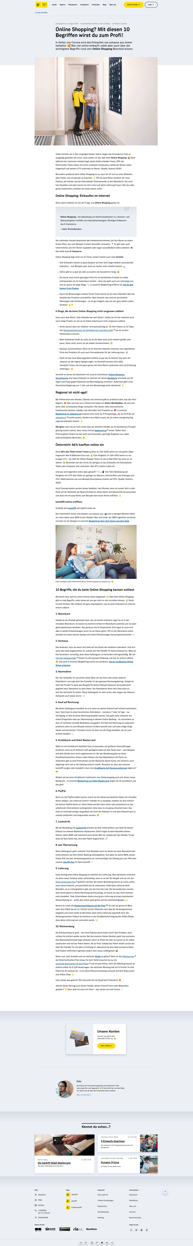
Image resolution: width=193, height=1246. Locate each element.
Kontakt (41, 1205)
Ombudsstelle (43, 1217)
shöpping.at (61, 418)
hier (105, 1036)
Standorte (42, 1195)
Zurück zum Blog (41, 12)
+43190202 (42, 1210)
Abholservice (128, 957)
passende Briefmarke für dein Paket (72, 964)
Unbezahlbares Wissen (90, 24)
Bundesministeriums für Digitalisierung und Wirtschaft (88, 330)
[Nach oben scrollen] (165, 1191)
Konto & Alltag (104, 24)
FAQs (40, 1200)
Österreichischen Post (66, 882)
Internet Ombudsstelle (66, 658)
